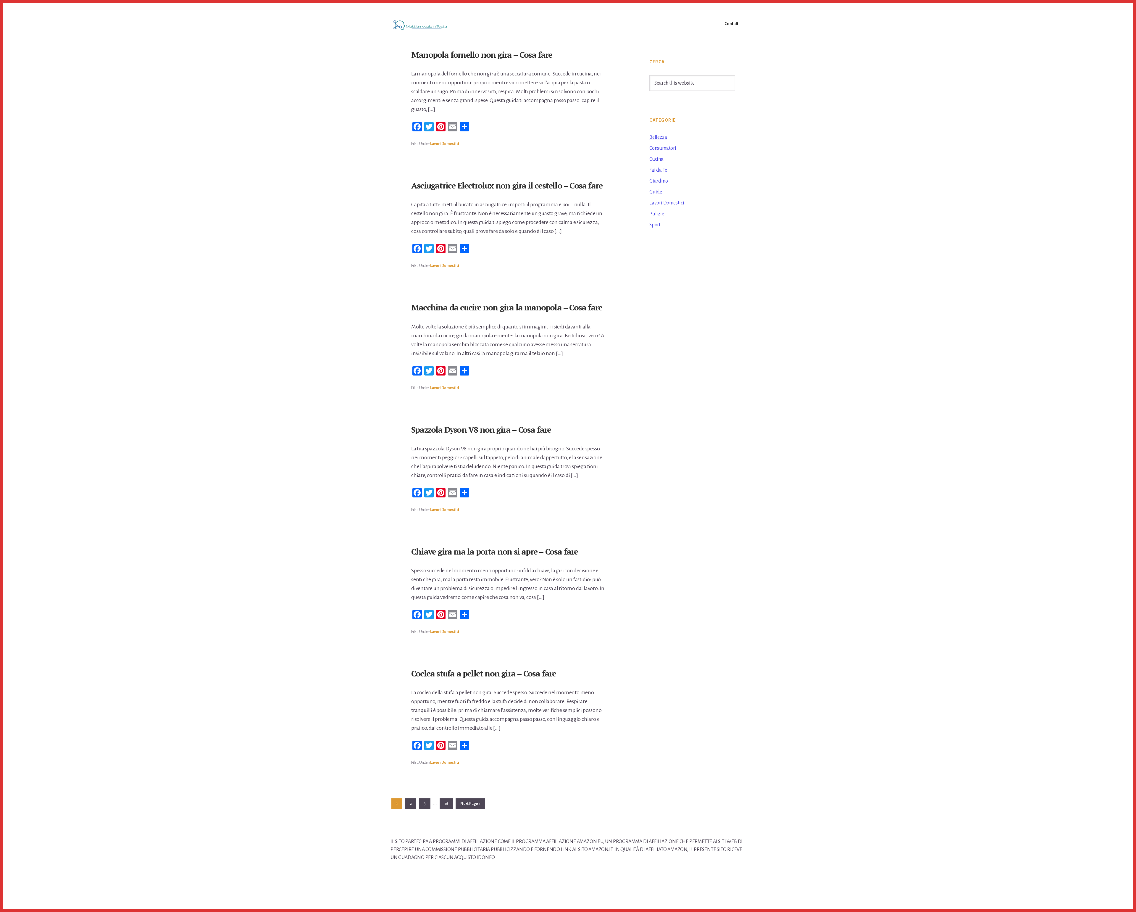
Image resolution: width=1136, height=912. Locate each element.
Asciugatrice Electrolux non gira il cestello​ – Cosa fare (506, 185)
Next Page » (470, 805)
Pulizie (656, 214)
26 (448, 803)
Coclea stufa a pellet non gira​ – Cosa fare (483, 673)
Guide (655, 192)
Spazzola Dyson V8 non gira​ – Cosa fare (481, 429)
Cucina (656, 159)
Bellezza (658, 137)
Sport (655, 225)
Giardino (658, 181)
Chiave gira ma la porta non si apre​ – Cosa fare (494, 551)
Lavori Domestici (444, 144)
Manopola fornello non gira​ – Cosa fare (481, 54)
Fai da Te (658, 170)
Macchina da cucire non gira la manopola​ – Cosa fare (506, 307)
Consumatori (662, 148)
